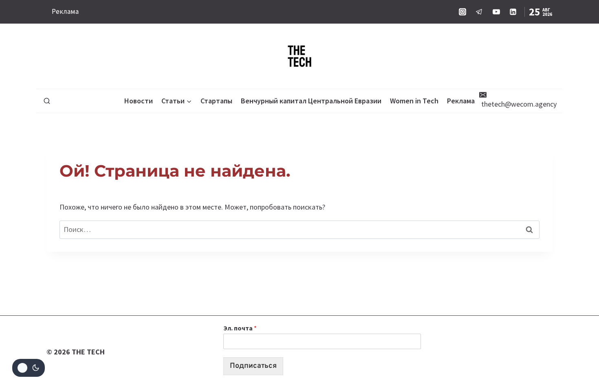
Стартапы (216, 100)
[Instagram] (462, 11)
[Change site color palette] (28, 368)
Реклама (65, 11)
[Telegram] (479, 11)
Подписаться (253, 366)
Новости (138, 100)
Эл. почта (240, 328)
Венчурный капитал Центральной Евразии (311, 100)
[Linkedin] (513, 11)
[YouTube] (496, 11)
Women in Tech (414, 100)
